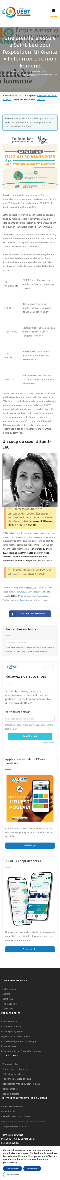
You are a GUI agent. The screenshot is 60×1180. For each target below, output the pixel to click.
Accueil (13, 72)
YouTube (6, 600)
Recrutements (10, 1089)
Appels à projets (10, 1094)
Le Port (6, 994)
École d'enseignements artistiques (19, 1041)
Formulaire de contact (12, 1106)
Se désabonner (48, 743)
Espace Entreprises (11, 1026)
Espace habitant (9, 1021)
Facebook (24, 600)
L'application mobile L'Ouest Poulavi (21, 1084)
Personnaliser (12, 1174)
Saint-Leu (41, 100)
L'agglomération (10, 1064)
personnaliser (10, 1162)
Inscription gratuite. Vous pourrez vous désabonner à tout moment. (29, 727)
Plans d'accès (8, 1111)
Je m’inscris (30, 736)
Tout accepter (12, 1168)
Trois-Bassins (9, 1004)
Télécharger (30, 845)
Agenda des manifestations (15, 1036)
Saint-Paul (8, 999)
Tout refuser (32, 1168)
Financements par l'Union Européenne (21, 1051)
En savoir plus (30, 949)
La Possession (9, 989)
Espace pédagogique (12, 1031)
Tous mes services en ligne (16, 1079)
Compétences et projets (15, 1069)
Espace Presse (8, 1046)
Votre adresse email (17, 712)
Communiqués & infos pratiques (33, 72)
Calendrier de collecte (13, 1074)
